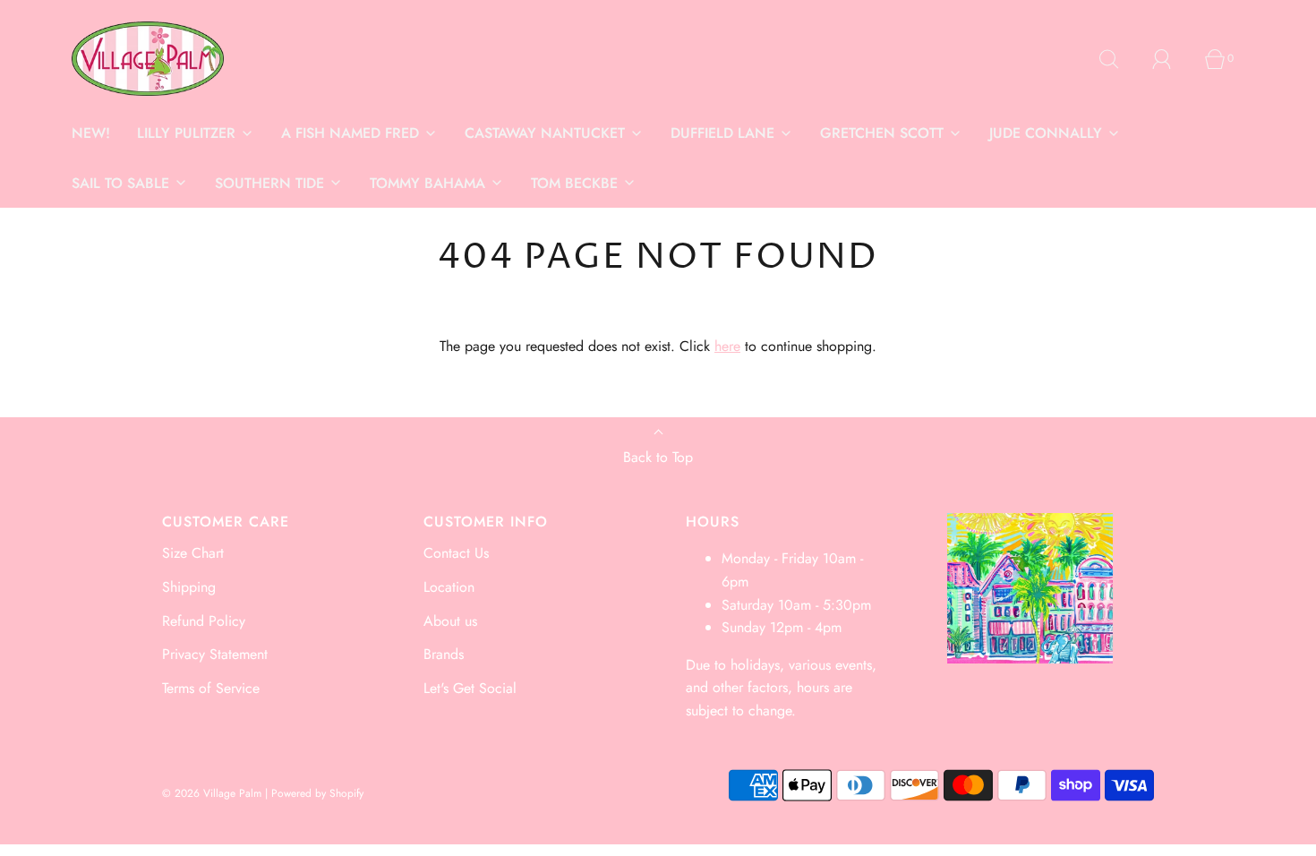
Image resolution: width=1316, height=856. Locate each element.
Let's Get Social (470, 688)
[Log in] (1172, 59)
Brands (443, 654)
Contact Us (456, 553)
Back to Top (658, 457)
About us (450, 621)
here (727, 346)
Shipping (189, 587)
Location (448, 587)
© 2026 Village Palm (211, 793)
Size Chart (193, 553)
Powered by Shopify (317, 793)
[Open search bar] (1119, 59)
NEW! (91, 133)
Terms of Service (211, 688)
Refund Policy (203, 621)
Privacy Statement (215, 654)
